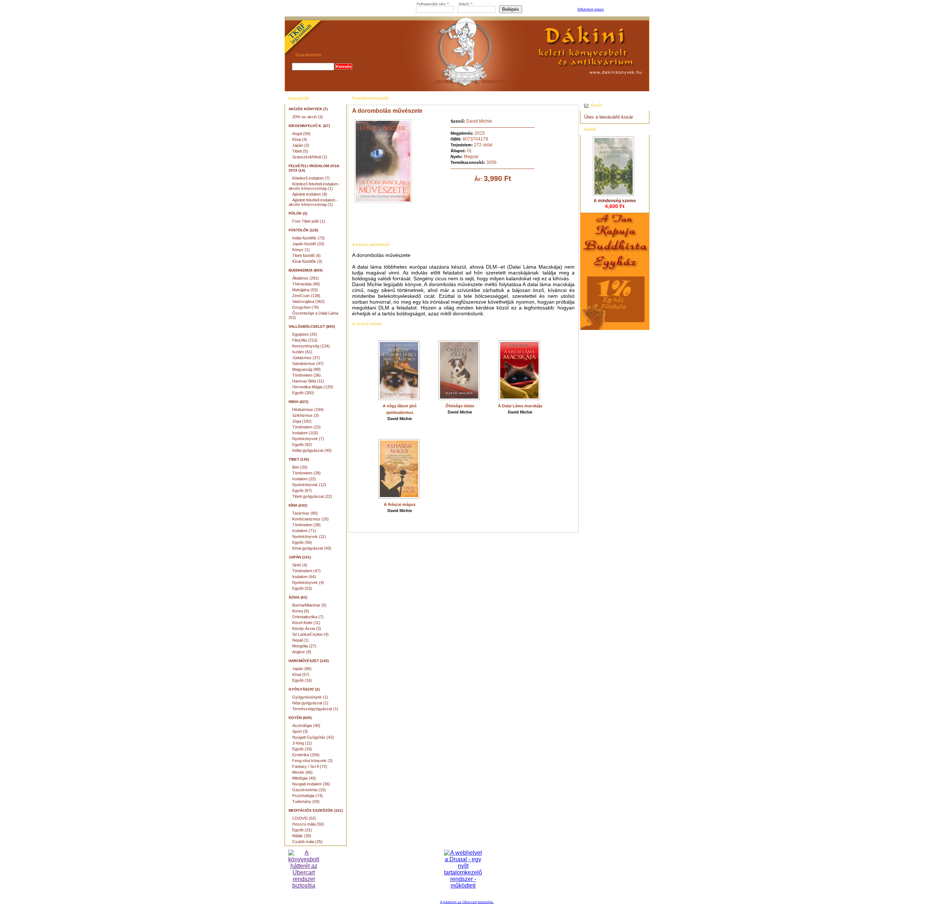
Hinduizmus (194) (308, 409)
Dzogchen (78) (305, 307)
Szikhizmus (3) (305, 415)
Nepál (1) (300, 640)
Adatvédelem (535, 81)
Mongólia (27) (304, 646)
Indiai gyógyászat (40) (312, 450)
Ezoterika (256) (306, 755)
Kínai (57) (300, 674)
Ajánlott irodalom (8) (309, 194)
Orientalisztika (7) (308, 617)
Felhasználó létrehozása (625, 9)
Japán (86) (302, 668)
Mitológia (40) (304, 778)
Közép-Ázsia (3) (306, 628)
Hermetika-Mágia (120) (312, 387)
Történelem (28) (306, 473)
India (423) (298, 402)
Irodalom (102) (305, 433)
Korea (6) (300, 611)
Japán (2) (300, 145)
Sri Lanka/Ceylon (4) (310, 634)
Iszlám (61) (302, 352)
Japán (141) (300, 557)
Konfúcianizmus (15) (310, 519)
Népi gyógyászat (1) (310, 703)
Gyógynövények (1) (310, 697)
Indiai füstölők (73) (308, 238)
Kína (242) (298, 505)
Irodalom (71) (304, 530)
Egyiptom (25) (304, 334)
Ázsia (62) (298, 597)
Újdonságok (398, 81)
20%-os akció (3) (307, 117)
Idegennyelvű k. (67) (309, 126)
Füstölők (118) (303, 230)
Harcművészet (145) (309, 661)
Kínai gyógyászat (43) (311, 548)
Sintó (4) (299, 565)
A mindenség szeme (615, 200)
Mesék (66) (302, 772)
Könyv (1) (301, 249)
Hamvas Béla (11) (308, 381)
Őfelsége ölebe (459, 406)
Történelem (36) (306, 375)
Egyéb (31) (302, 830)
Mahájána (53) (305, 290)
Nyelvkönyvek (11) (309, 536)
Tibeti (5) (300, 151)
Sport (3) (300, 731)
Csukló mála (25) (307, 841)
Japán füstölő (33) (308, 244)
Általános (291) (305, 278)
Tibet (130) (299, 459)
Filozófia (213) (304, 340)
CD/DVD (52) (304, 818)
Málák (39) (301, 836)
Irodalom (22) (304, 479)
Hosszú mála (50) (308, 824)
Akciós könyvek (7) (308, 109)
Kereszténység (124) (311, 346)
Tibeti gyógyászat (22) (312, 496)
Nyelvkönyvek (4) (308, 582)
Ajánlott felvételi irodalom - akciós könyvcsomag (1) (313, 202)
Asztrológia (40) (306, 725)
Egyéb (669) (300, 718)
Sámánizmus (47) (308, 363)
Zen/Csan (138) (306, 295)
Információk (490, 81)
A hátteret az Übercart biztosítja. (467, 902)
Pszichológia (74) (307, 795)
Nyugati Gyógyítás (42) (313, 737)
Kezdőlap (308, 81)
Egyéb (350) (303, 393)
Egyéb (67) (302, 490)
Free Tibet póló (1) (308, 221)
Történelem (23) (306, 427)
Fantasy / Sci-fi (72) (309, 766)
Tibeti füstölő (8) (306, 255)
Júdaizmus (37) (306, 357)
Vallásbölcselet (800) (312, 326)
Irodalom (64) (304, 576)
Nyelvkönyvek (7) (308, 438)
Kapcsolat (581, 81)
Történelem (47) (306, 571)
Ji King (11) (302, 743)
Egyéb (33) (302, 749)
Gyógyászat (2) (304, 689)
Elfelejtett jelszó (591, 9)
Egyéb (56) (302, 542)
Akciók (444, 81)
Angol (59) (301, 133)
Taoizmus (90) (305, 513)
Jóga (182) (302, 421)
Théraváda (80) (306, 284)
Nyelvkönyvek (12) (309, 484)
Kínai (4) (299, 139)
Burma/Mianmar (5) (309, 605)
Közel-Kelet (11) (306, 622)
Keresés (626, 81)
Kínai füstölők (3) (307, 261)
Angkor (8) (301, 652)
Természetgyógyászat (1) (315, 709)
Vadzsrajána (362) (308, 301)
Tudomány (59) (306, 801)
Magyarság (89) (306, 369)
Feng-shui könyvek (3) (312, 760)
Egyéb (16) (302, 680)
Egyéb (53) (302, 588)
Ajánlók (353, 81)
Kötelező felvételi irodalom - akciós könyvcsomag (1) (314, 186)
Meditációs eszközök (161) (316, 810)
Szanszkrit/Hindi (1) (309, 157)
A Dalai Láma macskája (520, 406)
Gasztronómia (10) (309, 790)
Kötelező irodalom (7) (311, 178)
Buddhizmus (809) (306, 270)
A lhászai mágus (400, 504)
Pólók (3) (298, 213)
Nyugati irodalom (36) (311, 784)
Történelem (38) (306, 525)
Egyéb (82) (302, 444)
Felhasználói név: (433, 4)
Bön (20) (300, 467)
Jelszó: (465, 4)
